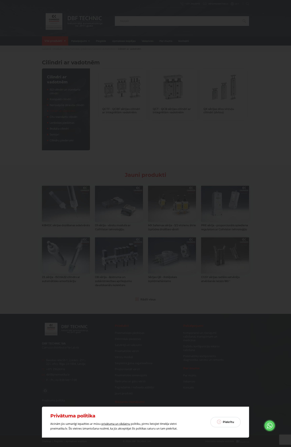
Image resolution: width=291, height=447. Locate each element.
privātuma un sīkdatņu (115, 424)
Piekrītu (228, 422)
